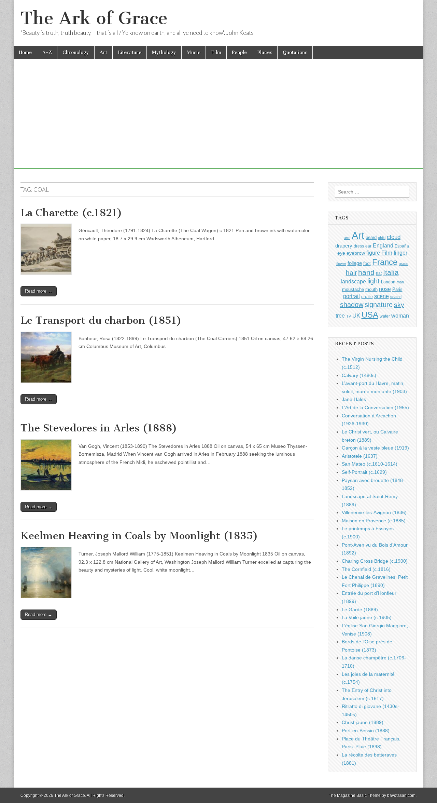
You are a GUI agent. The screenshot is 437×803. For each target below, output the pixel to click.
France (384, 262)
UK (356, 315)
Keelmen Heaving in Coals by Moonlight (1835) (139, 536)
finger (400, 253)
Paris (397, 289)
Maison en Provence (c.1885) (374, 520)
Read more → (38, 291)
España (402, 246)
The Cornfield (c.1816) (366, 569)
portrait (351, 296)
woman (400, 315)
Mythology (164, 52)
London (388, 282)
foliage (355, 263)
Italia (391, 272)
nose (385, 289)
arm (347, 238)
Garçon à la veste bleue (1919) (375, 448)
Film (216, 52)
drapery (343, 246)
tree (340, 315)
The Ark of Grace (94, 18)
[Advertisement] (218, 121)
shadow (351, 304)
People (239, 52)
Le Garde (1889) (360, 609)
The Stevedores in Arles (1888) (98, 428)
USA (370, 314)
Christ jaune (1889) (362, 722)
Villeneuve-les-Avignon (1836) (374, 512)
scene (381, 296)
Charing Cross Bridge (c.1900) (375, 561)
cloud (393, 236)
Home (25, 52)
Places (264, 52)
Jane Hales (354, 399)
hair (351, 272)
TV (348, 316)
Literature (129, 52)
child (381, 238)
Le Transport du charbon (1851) (101, 320)
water (385, 316)
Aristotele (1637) (360, 456)
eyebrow (356, 253)
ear (368, 246)
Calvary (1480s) (359, 375)
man (400, 282)
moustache (353, 289)
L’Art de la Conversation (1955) (375, 407)
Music (193, 52)
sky (399, 304)
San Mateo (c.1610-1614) (369, 464)
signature (379, 304)
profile (367, 296)
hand (366, 272)
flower (341, 264)
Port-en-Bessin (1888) (366, 730)
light (373, 281)
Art (103, 52)
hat (379, 273)
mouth (371, 289)
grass (403, 264)
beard (371, 237)
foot (367, 263)
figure (373, 253)
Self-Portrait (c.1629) (364, 472)
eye (341, 253)
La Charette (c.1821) (71, 212)
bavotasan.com (401, 795)
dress (359, 246)
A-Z (47, 52)
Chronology (75, 52)
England (383, 245)
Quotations (295, 52)
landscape (353, 281)
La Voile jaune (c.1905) (367, 617)
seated (395, 297)
